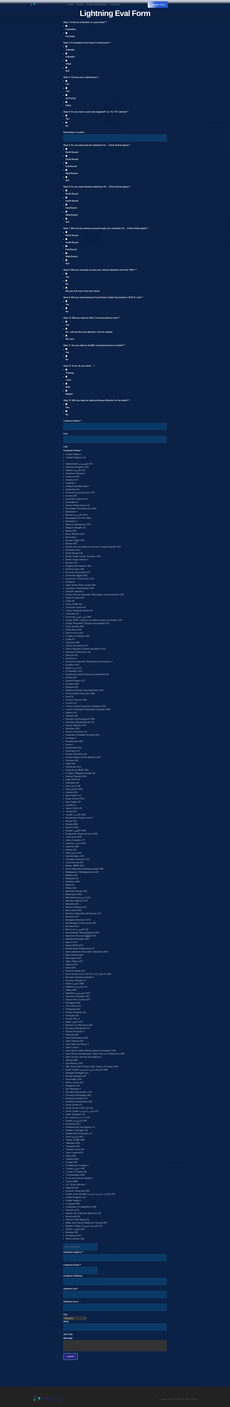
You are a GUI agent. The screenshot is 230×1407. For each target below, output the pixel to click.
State (66, 1321)
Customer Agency (73, 1252)
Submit (70, 1356)
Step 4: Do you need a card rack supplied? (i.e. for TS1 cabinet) (95, 111)
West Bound (71, 173)
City (65, 1314)
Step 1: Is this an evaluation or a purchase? (85, 22)
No (66, 125)
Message (68, 1338)
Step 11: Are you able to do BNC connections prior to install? (94, 345)
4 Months (70, 56)
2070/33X (70, 98)
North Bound (71, 152)
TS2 (67, 91)
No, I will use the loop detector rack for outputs (88, 332)
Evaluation (70, 29)
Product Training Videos (97, 4)
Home (70, 4)
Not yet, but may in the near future (82, 291)
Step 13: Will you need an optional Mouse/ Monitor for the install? (96, 400)
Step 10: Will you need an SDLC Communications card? (91, 317)
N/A (67, 70)
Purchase (70, 36)
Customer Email (72, 1265)
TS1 (67, 84)
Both (67, 387)
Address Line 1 (70, 1288)
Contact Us (114, 4)
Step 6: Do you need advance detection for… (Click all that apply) (96, 186)
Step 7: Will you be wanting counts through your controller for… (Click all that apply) (106, 228)
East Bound (71, 166)
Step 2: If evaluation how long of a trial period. (87, 42)
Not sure (69, 339)
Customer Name (72, 420)
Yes (67, 118)
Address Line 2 (71, 1301)
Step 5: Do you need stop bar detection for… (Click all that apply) (96, 145)
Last (65, 446)
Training (69, 372)
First (65, 433)
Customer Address (72, 1275)
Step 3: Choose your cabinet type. (81, 77)
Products (80, 4)
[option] (116, 454)
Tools (68, 380)
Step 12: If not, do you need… (79, 365)
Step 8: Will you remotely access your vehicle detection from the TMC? (100, 270)
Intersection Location (73, 132)
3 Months (70, 49)
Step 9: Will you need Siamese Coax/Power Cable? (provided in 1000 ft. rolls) (103, 297)
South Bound (71, 159)
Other (68, 63)
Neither (69, 394)
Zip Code (68, 1334)
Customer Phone (72, 450)
